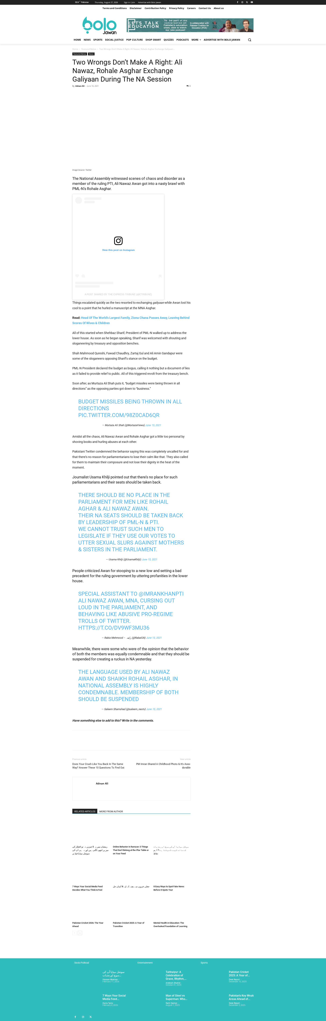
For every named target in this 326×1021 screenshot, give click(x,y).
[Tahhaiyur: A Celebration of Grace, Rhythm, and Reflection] (149, 980)
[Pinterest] (91, 93)
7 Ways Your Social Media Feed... (114, 997)
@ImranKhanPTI (161, 594)
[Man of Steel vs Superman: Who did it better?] (149, 1003)
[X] (247, 2)
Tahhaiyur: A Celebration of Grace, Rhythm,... (176, 975)
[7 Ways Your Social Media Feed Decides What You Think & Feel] (90, 871)
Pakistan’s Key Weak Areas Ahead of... (241, 997)
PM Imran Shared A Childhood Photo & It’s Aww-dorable (163, 766)
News (91, 54)
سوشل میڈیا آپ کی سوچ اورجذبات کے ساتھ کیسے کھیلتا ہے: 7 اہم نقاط (171, 850)
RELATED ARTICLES (84, 811)
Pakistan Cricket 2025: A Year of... (239, 973)
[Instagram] (242, 2)
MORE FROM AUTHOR (111, 811)
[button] (250, 40)
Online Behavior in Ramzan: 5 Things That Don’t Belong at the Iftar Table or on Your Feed (131, 850)
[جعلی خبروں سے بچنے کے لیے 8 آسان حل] (131, 871)
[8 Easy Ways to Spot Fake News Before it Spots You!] (172, 871)
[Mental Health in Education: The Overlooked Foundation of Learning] (172, 907)
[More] (107, 93)
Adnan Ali (79, 86)
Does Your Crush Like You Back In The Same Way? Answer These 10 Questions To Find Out (98, 766)
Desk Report (234, 979)
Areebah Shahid (173, 983)
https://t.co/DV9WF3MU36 (113, 628)
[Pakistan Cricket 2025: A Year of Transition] (131, 907)
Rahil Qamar (171, 1003)
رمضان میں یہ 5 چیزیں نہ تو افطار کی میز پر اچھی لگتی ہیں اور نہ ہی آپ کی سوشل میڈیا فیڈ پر (90, 850)
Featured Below (88, 49)
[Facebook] (238, 2)
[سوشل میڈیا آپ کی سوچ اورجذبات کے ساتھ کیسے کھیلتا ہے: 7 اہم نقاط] (172, 831)
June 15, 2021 (153, 425)
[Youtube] (252, 2)
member (79, 183)
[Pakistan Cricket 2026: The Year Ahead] (90, 907)
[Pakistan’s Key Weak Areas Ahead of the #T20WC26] (212, 1003)
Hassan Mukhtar (110, 979)
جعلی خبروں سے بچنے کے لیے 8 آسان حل (131, 886)
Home (75, 49)
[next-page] (80, 933)
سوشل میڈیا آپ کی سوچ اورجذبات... (113, 973)
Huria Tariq (108, 1003)
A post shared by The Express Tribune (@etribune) (118, 294)
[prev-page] (74, 933)
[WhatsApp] (99, 93)
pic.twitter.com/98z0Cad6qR (118, 415)
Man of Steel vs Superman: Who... (176, 997)
